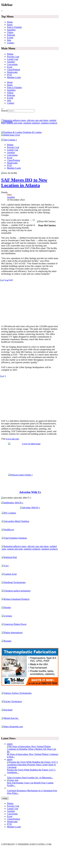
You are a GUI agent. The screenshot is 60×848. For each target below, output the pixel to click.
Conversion (12, 64)
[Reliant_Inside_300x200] (15, 599)
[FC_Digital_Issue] (10, 135)
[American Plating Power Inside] (14, 624)
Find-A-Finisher (14, 27)
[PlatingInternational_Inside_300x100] (12, 632)
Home (10, 22)
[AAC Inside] (5, 565)
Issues (10, 24)
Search (4, 110)
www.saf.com (12, 439)
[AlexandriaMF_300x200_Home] (15, 521)
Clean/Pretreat (13, 69)
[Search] (2, 108)
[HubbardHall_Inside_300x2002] (9, 557)
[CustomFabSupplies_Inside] (30, 549)
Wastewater (12, 72)
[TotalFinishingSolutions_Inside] (14, 538)
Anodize (11, 62)
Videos (10, 32)
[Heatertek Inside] (12, 726)
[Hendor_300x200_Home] (6, 607)
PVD (9, 75)
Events (10, 37)
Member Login (14, 77)
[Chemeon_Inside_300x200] (16, 591)
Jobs (9, 40)
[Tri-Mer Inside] (30, 685)
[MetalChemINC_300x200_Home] (10, 718)
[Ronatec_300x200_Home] (7, 641)
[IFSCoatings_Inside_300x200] (9, 513)
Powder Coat (13, 56)
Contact (10, 43)
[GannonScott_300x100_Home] (9, 574)
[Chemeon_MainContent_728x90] (6, 121)
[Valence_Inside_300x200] (17, 693)
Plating (10, 54)
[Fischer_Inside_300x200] (12, 701)
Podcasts (11, 35)
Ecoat (9, 67)
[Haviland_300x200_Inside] (7, 710)
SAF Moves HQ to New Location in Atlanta (24, 182)
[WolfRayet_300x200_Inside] (8, 529)
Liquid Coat (12, 59)
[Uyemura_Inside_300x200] (7, 616)
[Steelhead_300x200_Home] (14, 582)
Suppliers (11, 30)
